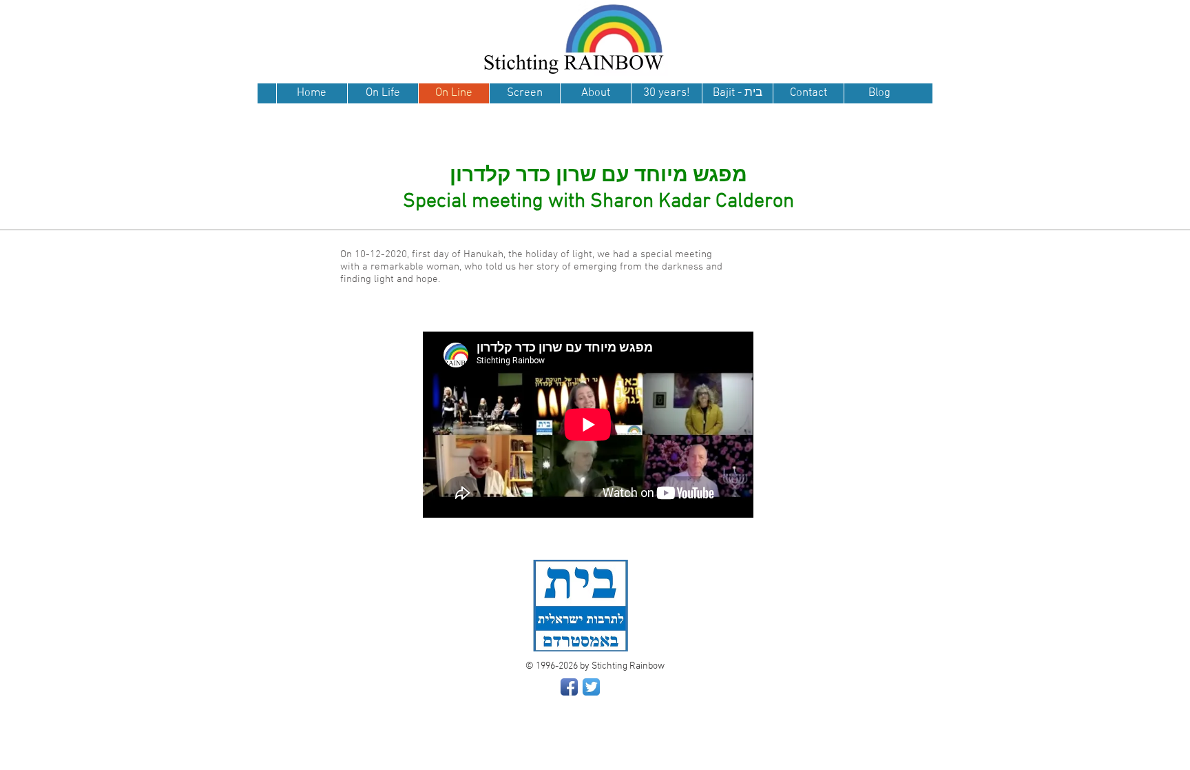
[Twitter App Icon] (591, 687)
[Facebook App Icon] (569, 687)
